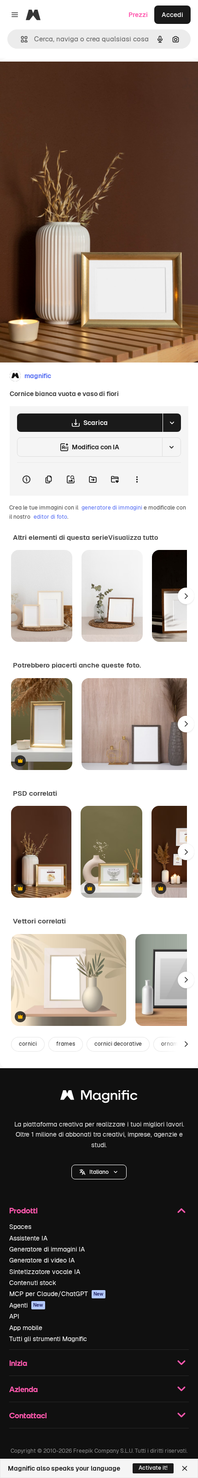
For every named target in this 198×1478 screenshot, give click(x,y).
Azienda (23, 1389)
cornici (28, 1044)
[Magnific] (99, 1097)
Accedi (172, 15)
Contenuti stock (32, 1283)
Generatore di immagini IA (47, 1249)
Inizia (18, 1363)
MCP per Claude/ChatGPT (56, 1294)
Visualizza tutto (133, 537)
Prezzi (138, 15)
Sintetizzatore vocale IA (44, 1272)
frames (65, 1044)
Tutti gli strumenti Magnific (48, 1339)
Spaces (20, 1227)
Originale (61, 78)
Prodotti (23, 1210)
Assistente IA (28, 1238)
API (14, 1316)
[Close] (184, 1468)
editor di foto (50, 517)
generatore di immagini (112, 507)
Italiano (99, 1172)
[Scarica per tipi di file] (172, 422)
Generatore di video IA (42, 1260)
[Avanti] (186, 596)
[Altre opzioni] (137, 479)
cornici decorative (118, 1044)
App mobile (25, 1328)
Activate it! (153, 1468)
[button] (99, 1172)
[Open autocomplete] (20, 39)
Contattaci (28, 1415)
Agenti (26, 1305)
